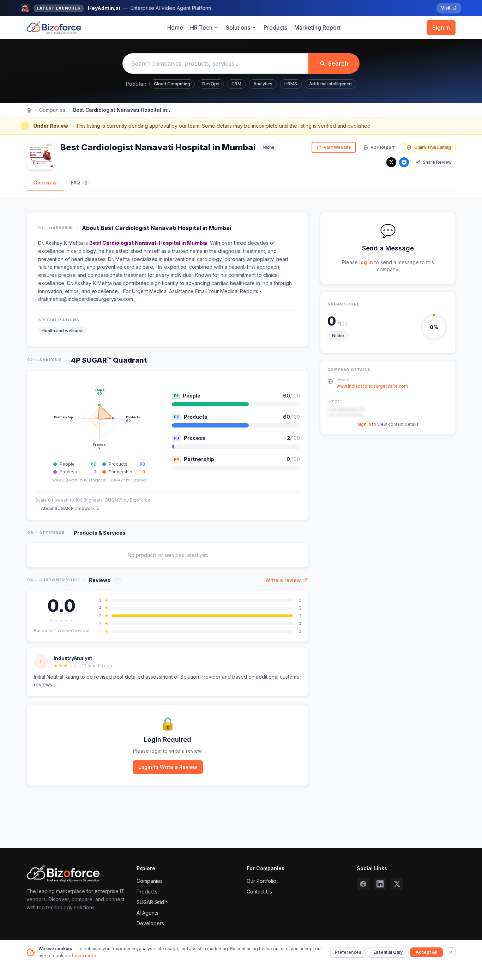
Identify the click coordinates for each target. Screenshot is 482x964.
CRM (236, 83)
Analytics (262, 83)
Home (175, 27)
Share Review (437, 162)
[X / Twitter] (391, 162)
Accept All (426, 952)
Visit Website (337, 147)
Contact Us (259, 892)
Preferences (348, 952)
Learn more (84, 955)
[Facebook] (404, 162)
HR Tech (201, 27)
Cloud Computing (172, 83)
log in (366, 262)
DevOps (210, 83)
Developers (150, 923)
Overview (45, 183)
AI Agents (147, 913)
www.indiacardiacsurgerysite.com (372, 386)
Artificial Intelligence (330, 83)
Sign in (364, 424)
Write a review (283, 580)
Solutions (238, 27)
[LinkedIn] (380, 884)
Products (275, 27)
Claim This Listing (432, 147)
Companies (52, 110)
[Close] (451, 952)
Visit (445, 8)
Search (338, 63)
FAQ (79, 183)
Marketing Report (317, 27)
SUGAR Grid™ (152, 902)
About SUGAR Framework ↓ (70, 508)
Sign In (441, 27)
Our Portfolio (261, 881)
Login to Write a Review (167, 767)
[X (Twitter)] (397, 884)
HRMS (290, 83)
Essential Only (388, 952)
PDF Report (382, 147)
